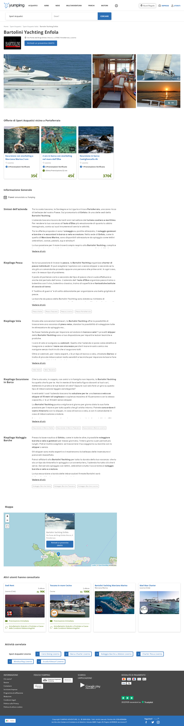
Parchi (91, 5)
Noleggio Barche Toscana (64, 486)
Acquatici (32, 5)
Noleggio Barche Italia (42, 486)
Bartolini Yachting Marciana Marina (111, 585)
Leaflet (94, 565)
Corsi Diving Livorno (50, 654)
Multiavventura (73, 5)
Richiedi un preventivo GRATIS (40, 43)
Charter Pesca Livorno (152, 654)
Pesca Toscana (52, 311)
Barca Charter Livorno (80, 654)
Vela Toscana (49, 370)
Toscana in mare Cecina (61, 585)
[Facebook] (146, 723)
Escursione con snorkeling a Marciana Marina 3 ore (19, 157)
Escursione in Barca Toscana (68, 428)
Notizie (6, 682)
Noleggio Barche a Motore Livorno (116, 654)
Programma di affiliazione (13, 693)
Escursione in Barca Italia (43, 428)
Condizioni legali (10, 700)
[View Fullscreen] (7, 526)
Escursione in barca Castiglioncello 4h (89, 157)
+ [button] (7, 516)
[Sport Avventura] (14, 5)
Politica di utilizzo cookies (13, 707)
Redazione (7, 696)
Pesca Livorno (66, 311)
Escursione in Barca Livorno (94, 428)
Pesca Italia (37, 311)
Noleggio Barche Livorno (88, 486)
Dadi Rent (9, 585)
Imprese (165, 5)
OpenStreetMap (104, 565)
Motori (104, 5)
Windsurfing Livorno (23, 661)
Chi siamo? (8, 679)
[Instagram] (158, 723)
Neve (57, 5)
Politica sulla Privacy (11, 703)
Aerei (46, 5)
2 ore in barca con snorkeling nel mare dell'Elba (57, 157)
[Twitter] (152, 723)
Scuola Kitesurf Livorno (53, 661)
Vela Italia (37, 370)
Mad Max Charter (148, 585)
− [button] (7, 520)
